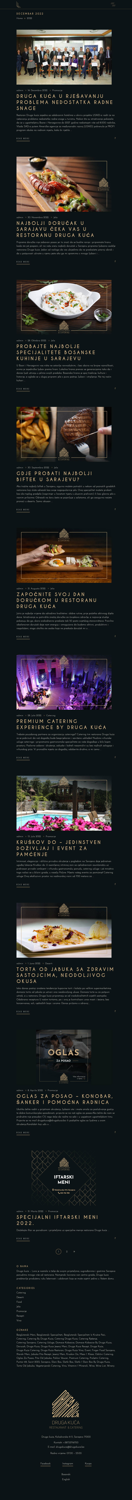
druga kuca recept (78, 1346)
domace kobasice (65, 1343)
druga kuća (96, 1346)
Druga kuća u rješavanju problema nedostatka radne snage (65, 102)
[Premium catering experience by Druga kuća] (64, 682)
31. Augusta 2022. (37, 589)
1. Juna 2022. (34, 963)
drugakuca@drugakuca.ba (70, 1447)
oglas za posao (25, 1358)
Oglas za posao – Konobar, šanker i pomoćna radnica (65, 1099)
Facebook (45, 1463)
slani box (56, 1362)
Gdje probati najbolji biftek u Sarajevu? (54, 477)
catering (21, 1339)
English (66, 1479)
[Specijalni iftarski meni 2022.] (64, 1178)
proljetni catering (99, 1358)
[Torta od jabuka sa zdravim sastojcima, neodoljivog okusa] (64, 930)
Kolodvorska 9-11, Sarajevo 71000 (73, 1437)
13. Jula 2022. (35, 836)
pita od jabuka (43, 1358)
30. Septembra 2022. (39, 468)
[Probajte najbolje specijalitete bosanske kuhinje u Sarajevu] (64, 307)
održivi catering (104, 1354)
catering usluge (45, 1343)
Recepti (20, 1316)
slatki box (68, 1362)
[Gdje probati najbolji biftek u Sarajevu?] (64, 434)
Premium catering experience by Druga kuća (61, 724)
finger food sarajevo (103, 1350)
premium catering (78, 1358)
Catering (50, 715)
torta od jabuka (25, 1366)
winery (110, 1366)
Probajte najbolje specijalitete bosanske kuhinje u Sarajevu (56, 353)
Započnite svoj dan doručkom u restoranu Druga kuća (56, 601)
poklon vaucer (60, 1358)
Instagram (67, 1463)
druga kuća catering (27, 1350)
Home (19, 18)
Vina (18, 1320)
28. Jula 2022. (35, 715)
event (88, 1350)
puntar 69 (21, 1362)
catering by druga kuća (40, 1339)
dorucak (20, 1346)
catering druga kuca (66, 1339)
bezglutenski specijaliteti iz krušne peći (84, 1335)
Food (19, 1302)
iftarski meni (23, 1354)
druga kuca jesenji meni (54, 1346)
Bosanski (66, 1474)
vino (64, 1366)
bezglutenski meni (25, 1335)
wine (91, 1366)
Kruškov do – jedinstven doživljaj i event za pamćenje (59, 848)
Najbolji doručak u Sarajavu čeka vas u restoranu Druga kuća (55, 229)
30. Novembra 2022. (39, 217)
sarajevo (45, 1362)
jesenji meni (58, 1354)
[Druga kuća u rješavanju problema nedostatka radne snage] (64, 57)
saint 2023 (34, 1362)
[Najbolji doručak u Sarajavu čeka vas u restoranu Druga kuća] (64, 184)
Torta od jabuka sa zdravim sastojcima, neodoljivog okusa (65, 975)
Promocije (57, 90)
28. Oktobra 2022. (37, 341)
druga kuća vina (74, 1350)
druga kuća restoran (52, 1350)
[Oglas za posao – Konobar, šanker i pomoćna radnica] (64, 1057)
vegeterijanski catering (48, 1366)
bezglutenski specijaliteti (50, 1335)
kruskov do (72, 1354)
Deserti (48, 963)
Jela (55, 217)
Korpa (88, 1463)
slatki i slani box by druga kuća (92, 1362)
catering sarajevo (26, 1343)
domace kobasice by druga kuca (94, 1343)
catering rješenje (88, 1339)
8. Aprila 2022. (36, 1090)
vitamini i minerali (78, 1366)
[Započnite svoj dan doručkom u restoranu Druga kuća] (64, 555)
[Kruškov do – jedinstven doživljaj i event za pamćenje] (64, 803)
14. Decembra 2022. (38, 90)
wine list (101, 1366)
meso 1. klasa (87, 1354)
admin (20, 90)
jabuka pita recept (41, 1354)
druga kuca (33, 1346)
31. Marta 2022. (36, 1211)
